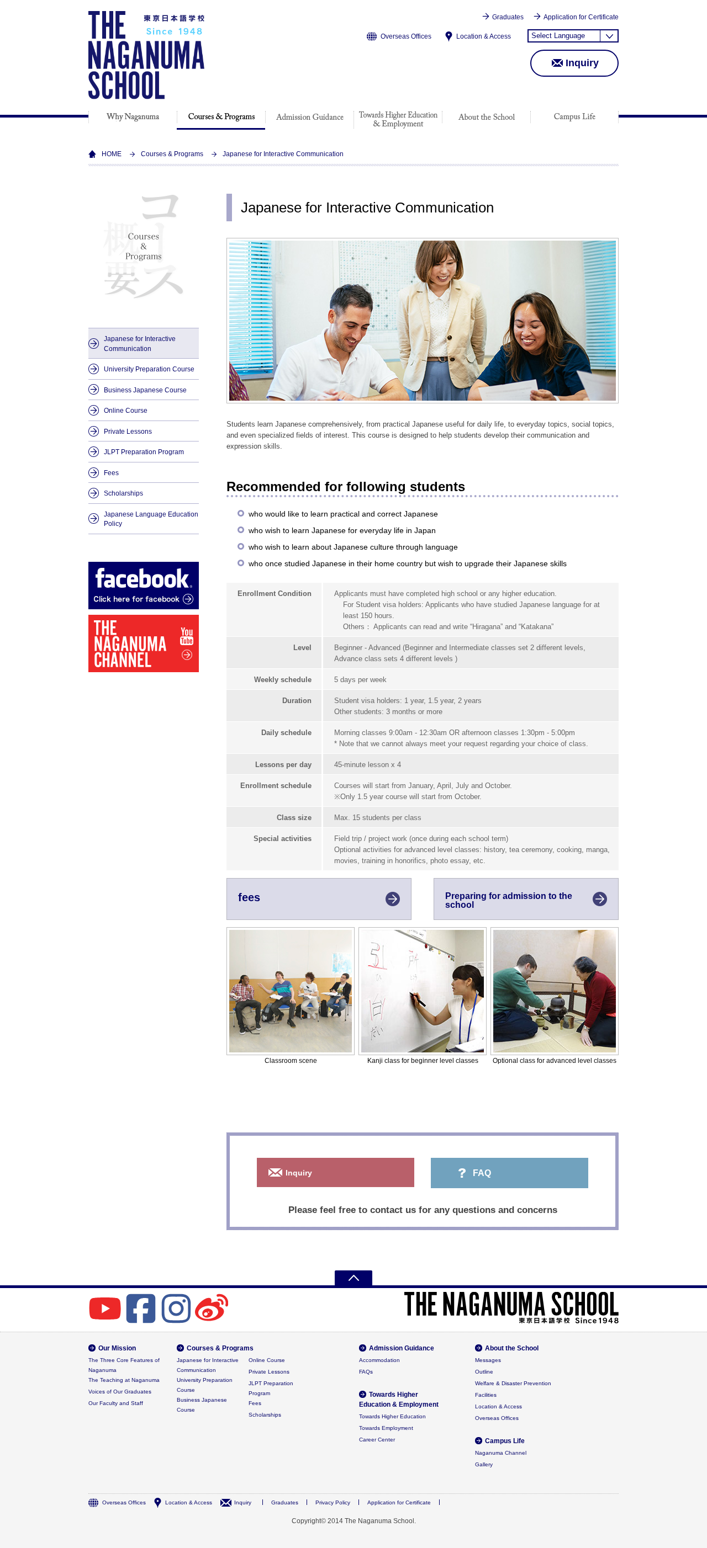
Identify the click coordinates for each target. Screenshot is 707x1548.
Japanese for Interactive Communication (140, 343)
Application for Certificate (581, 17)
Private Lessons (128, 431)
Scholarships (123, 493)
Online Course (125, 410)
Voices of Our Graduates (119, 1392)
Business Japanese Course (145, 389)
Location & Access (483, 36)
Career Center (377, 1440)
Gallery (484, 1464)
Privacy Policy (332, 1502)
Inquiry (582, 62)
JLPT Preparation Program (144, 451)
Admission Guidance (310, 117)
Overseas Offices (406, 36)
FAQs (366, 1372)
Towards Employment (386, 1428)
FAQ (482, 1173)
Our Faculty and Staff (115, 1403)
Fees (111, 472)
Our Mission (133, 117)
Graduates (508, 17)
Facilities (486, 1395)
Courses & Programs (221, 117)
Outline (484, 1372)
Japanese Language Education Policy (151, 519)
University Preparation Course (149, 369)
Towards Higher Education (392, 1416)
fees (249, 897)
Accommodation (379, 1360)
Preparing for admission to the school (508, 900)
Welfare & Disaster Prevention (513, 1383)
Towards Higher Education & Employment (398, 120)
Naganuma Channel (500, 1453)
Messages (488, 1360)
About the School (486, 117)
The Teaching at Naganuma (124, 1380)
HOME (112, 154)
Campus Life (574, 117)
